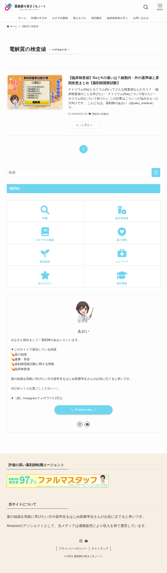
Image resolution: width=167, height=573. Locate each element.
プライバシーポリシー (73, 548)
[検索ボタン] (146, 7)
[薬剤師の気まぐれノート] (25, 7)
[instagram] (80, 424)
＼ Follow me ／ (83, 409)
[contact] (87, 424)
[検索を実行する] (156, 172)
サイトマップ (99, 548)
